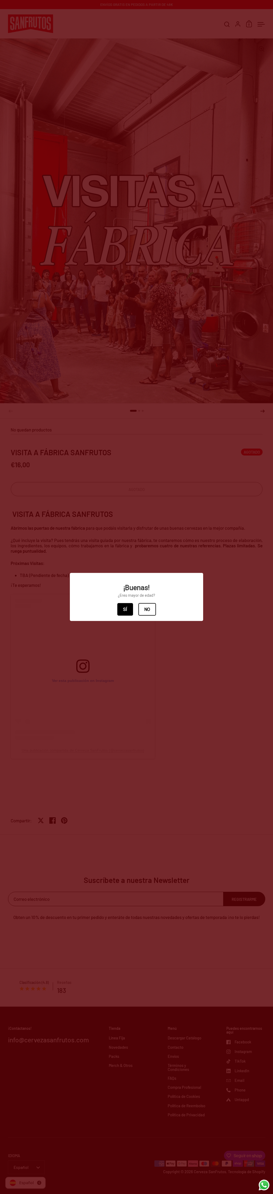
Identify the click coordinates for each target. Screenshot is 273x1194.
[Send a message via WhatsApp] (264, 1185)
